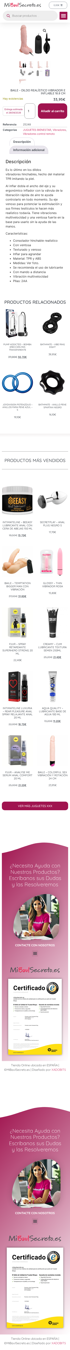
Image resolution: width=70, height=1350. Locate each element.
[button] (63, 16)
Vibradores (59, 129)
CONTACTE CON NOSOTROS (35, 945)
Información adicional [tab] (28, 150)
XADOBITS (59, 1070)
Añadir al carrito (52, 111)
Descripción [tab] (22, 142)
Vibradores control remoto (39, 133)
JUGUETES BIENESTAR (37, 129)
